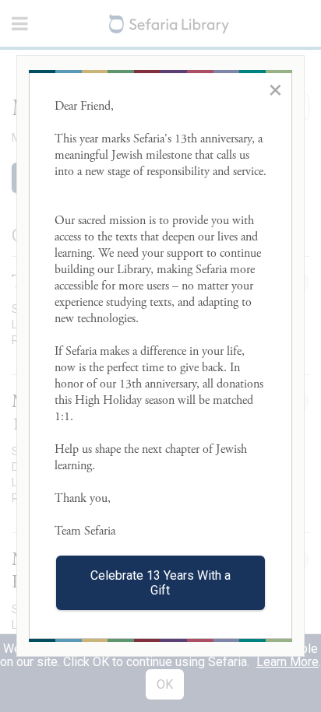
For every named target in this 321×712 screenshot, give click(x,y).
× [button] (275, 89)
